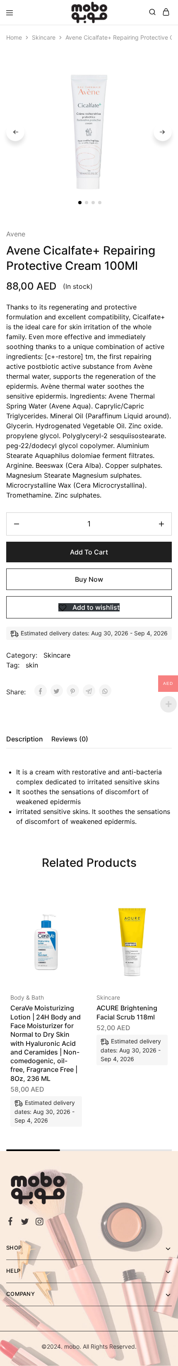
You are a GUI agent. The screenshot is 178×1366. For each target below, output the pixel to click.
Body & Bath (27, 997)
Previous (15, 132)
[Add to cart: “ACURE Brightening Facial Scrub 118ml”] (153, 909)
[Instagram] (39, 1223)
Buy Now (89, 579)
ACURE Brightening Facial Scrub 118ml (126, 1012)
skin (32, 665)
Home (14, 37)
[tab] (26, 739)
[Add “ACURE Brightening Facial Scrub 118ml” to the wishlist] (153, 939)
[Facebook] (10, 1222)
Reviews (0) (69, 739)
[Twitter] (25, 1223)
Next (163, 132)
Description (24, 739)
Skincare (43, 37)
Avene (15, 234)
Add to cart (89, 552)
